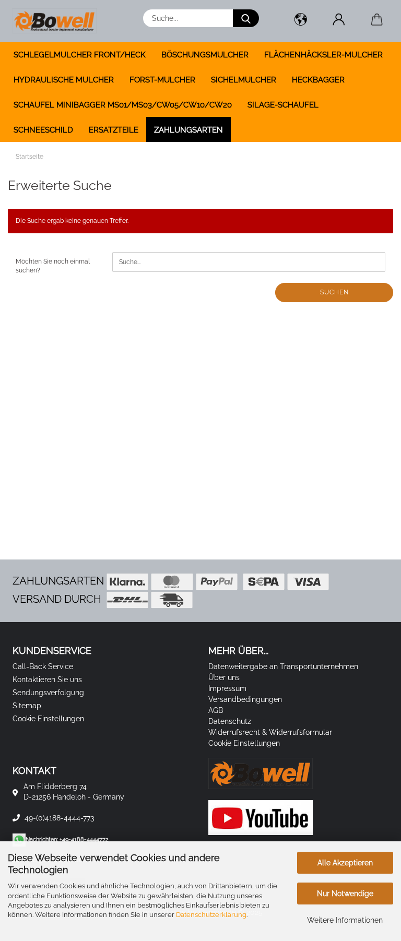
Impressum (227, 688)
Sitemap (27, 705)
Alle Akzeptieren (345, 863)
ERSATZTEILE (113, 130)
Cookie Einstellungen (48, 718)
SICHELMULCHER (243, 80)
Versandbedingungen (245, 699)
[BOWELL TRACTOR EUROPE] (58, 21)
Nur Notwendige (345, 893)
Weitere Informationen (345, 920)
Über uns (224, 677)
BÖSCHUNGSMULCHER (205, 54)
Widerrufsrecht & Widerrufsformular (270, 732)
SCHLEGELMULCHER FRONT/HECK (80, 54)
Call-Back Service (43, 666)
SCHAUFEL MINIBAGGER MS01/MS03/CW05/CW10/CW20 (123, 105)
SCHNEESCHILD (43, 130)
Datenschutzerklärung (211, 915)
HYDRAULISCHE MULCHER (64, 80)
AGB (215, 710)
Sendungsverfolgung (48, 692)
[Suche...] (246, 18)
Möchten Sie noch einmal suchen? (53, 266)
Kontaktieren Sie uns (47, 679)
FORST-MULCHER (162, 80)
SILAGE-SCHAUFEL (283, 105)
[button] (300, 21)
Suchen (334, 292)
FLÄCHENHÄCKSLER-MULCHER (323, 54)
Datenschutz (229, 721)
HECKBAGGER (318, 80)
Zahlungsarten (188, 130)
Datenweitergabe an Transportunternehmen (283, 666)
